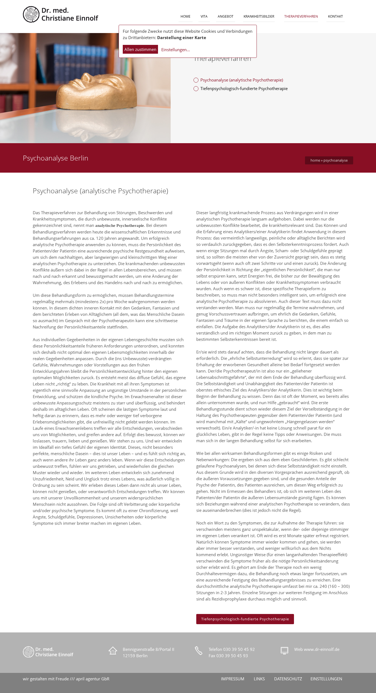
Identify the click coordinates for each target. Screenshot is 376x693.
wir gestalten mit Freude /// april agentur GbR (66, 678)
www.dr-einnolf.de (321, 649)
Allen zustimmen (140, 49)
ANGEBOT (225, 16)
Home (315, 160)
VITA (204, 16)
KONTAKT (335, 16)
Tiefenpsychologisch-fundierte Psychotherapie (244, 88)
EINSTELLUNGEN (326, 678)
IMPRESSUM (232, 678)
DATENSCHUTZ (288, 678)
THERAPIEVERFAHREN (301, 16)
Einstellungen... (175, 49)
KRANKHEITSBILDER (259, 16)
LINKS (259, 678)
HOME (185, 16)
